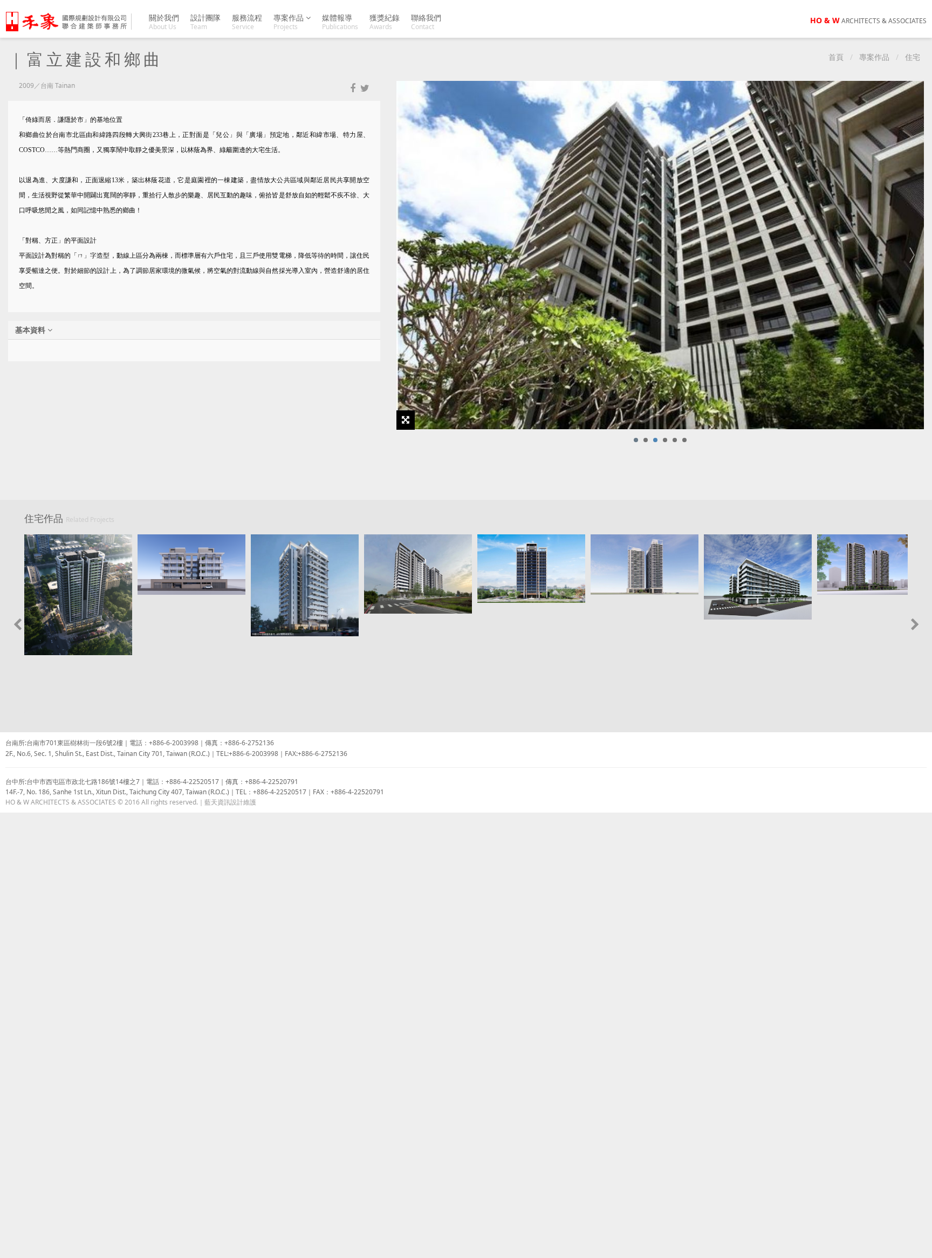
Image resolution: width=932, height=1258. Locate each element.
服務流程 (247, 21)
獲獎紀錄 (384, 21)
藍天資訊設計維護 (230, 802)
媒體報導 (340, 21)
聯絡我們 (426, 21)
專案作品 (289, 21)
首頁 (836, 57)
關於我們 (164, 21)
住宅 (912, 57)
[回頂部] (918, 1244)
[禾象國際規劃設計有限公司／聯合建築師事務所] (72, 21)
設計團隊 (205, 21)
